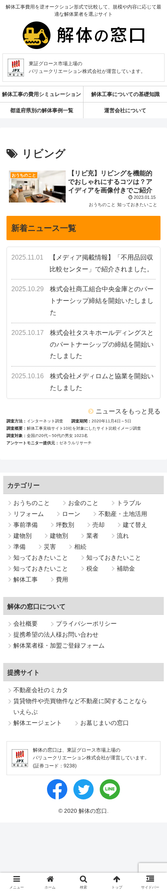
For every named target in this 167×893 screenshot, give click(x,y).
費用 (62, 579)
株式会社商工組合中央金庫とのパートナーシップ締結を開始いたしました (102, 301)
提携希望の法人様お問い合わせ (55, 634)
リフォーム (28, 513)
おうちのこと (31, 502)
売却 (98, 524)
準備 (19, 546)
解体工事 (25, 579)
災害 (50, 546)
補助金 (126, 568)
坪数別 (65, 524)
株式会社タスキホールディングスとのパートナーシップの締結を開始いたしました (102, 344)
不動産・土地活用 (122, 513)
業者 (92, 535)
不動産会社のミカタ (40, 689)
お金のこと (83, 502)
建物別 (22, 535)
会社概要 (25, 623)
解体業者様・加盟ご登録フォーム (59, 645)
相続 (80, 546)
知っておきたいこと (40, 557)
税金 (92, 568)
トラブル (129, 502)
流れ (123, 535)
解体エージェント (37, 722)
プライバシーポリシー (86, 623)
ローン (71, 513)
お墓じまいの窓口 (104, 722)
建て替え (135, 524)
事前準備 (25, 524)
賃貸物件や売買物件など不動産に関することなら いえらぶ (80, 706)
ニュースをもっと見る (128, 411)
